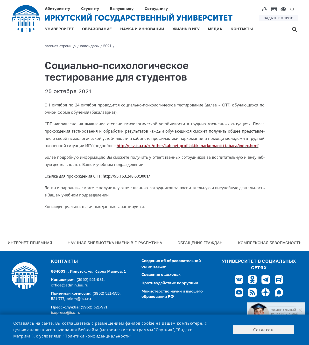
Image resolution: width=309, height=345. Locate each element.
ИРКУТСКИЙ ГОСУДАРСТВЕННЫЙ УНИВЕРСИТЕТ (138, 17)
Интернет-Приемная (30, 243)
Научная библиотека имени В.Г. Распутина (115, 243)
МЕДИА (215, 29)
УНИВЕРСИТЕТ (59, 29)
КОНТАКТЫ (242, 29)
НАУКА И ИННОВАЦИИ (142, 29)
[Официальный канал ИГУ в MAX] (276, 314)
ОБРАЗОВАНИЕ (97, 29)
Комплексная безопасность (269, 243)
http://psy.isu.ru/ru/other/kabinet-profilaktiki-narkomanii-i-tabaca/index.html (187, 145)
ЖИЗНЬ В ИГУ (186, 29)
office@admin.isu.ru (69, 285)
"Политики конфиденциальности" (97, 336)
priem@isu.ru (78, 299)
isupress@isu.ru (65, 313)
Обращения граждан (200, 243)
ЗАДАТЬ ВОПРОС (278, 18)
